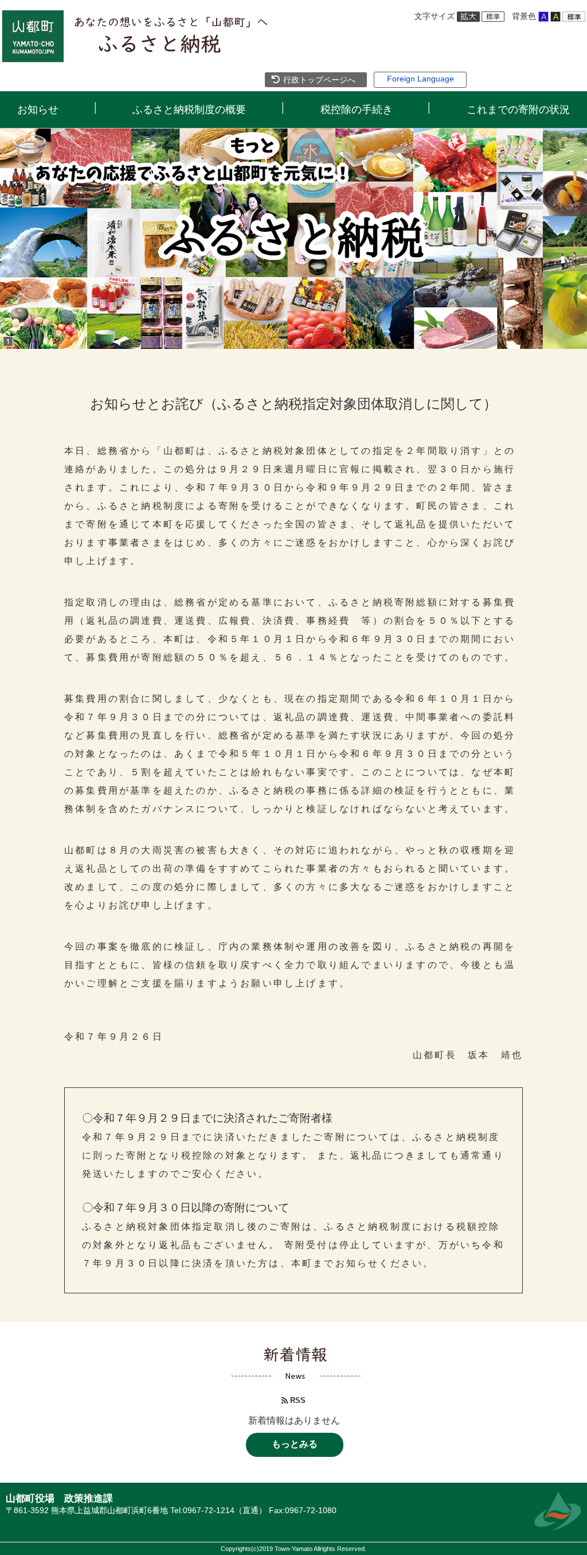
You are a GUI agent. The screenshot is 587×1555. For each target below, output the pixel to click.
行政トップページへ (318, 79)
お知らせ (37, 109)
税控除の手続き (356, 109)
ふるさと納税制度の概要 (189, 109)
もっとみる (295, 1444)
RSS (297, 1400)
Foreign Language (420, 78)
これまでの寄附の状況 (518, 109)
